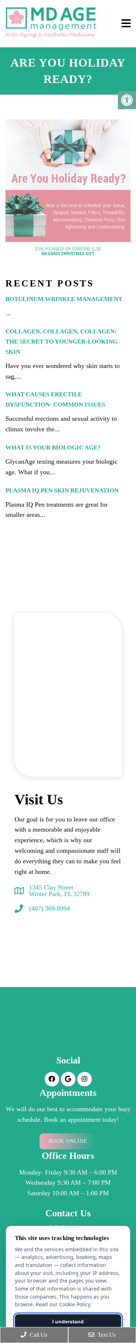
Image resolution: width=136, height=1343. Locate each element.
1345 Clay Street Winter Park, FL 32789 (59, 890)
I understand (68, 1321)
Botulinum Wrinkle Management (63, 299)
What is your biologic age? (53, 447)
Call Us (37, 1335)
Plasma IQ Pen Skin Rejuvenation (62, 490)
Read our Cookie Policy (63, 1304)
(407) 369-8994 (49, 908)
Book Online (68, 1141)
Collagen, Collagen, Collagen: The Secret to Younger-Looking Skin (61, 341)
